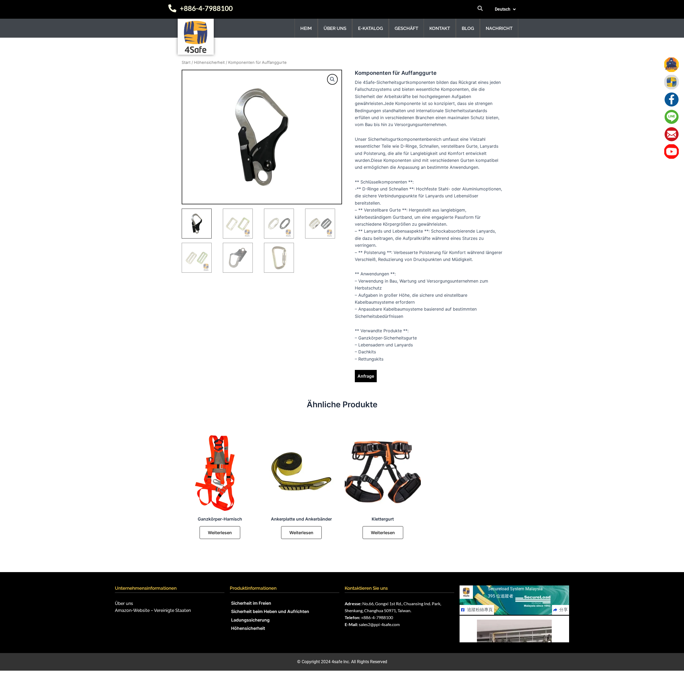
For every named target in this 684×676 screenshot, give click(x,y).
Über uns (335, 28)
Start (186, 62)
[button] (332, 79)
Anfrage (365, 376)
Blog (468, 28)
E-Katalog (370, 28)
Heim (306, 28)
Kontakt (439, 28)
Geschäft (406, 28)
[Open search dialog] (480, 9)
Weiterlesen (220, 532)
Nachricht (499, 28)
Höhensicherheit (209, 62)
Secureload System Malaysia (515, 588)
